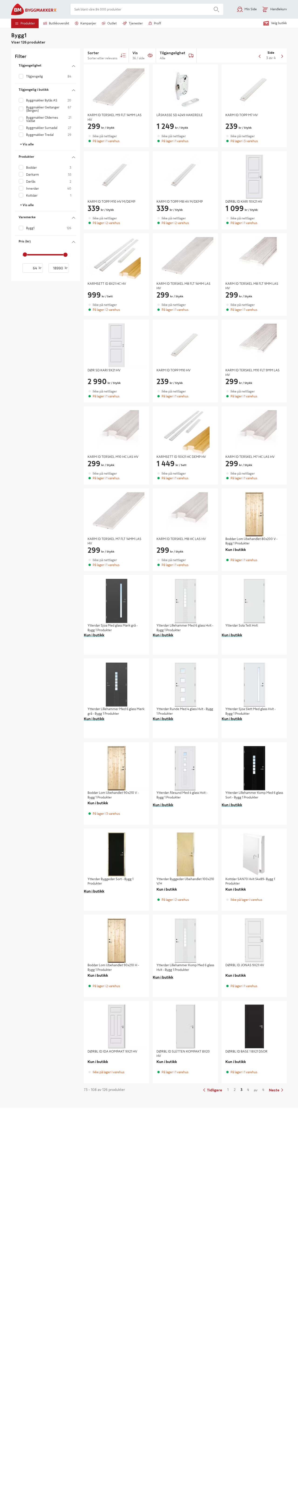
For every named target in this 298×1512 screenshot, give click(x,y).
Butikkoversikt (59, 23)
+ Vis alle (27, 144)
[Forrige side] (259, 55)
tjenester (136, 23)
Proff (157, 23)
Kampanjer (88, 23)
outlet (112, 23)
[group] (116, 126)
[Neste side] (282, 55)
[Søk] (216, 9)
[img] (116, 88)
